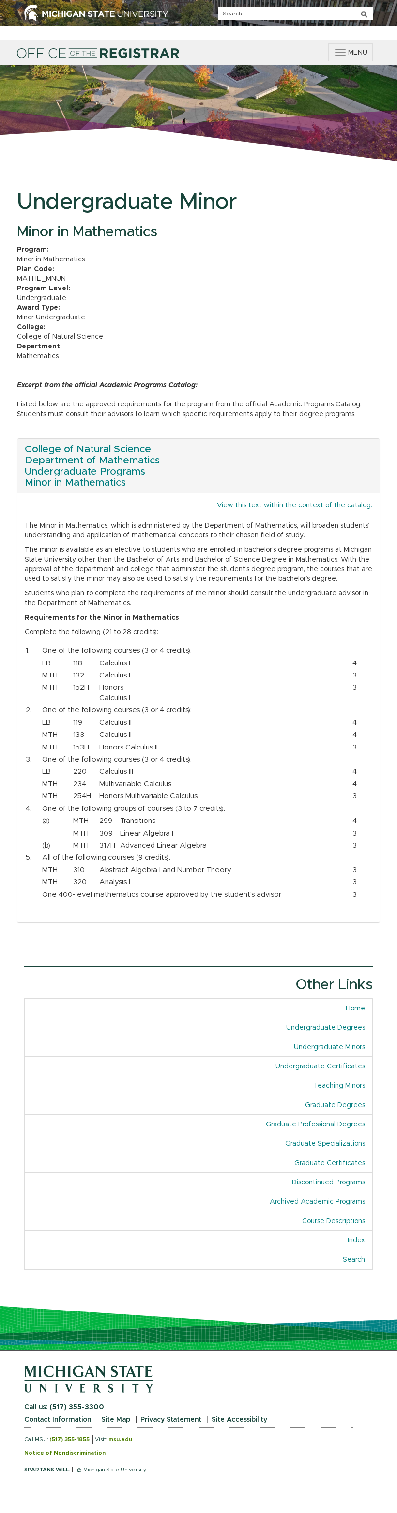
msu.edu (120, 1439)
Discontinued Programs (328, 1182)
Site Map (115, 1419)
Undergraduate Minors (329, 1047)
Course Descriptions (333, 1221)
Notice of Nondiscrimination (65, 1452)
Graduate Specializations (325, 1143)
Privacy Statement (170, 1419)
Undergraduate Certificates (320, 1066)
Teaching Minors (339, 1085)
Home (355, 1008)
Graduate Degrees (335, 1105)
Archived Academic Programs (317, 1201)
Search (354, 1259)
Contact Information (57, 1419)
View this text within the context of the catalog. (294, 505)
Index (360, 1240)
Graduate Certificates (329, 1163)
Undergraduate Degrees (325, 1027)
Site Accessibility (239, 1419)
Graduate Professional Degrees (315, 1124)
